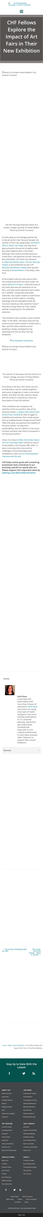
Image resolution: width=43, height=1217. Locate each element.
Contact (20, 1199)
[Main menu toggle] (21, 11)
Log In (26, 1202)
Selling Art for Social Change (21, 979)
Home (4, 1045)
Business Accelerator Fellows (14, 267)
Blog (9, 1045)
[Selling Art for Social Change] (21, 974)
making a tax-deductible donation (19, 472)
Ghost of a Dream (15, 284)
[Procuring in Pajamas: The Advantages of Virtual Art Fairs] (21, 984)
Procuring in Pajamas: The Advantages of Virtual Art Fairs (21, 990)
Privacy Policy (14, 1196)
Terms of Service (27, 1196)
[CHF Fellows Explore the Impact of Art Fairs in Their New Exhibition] (21, 1007)
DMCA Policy (10, 1199)
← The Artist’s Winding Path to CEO (14, 950)
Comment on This (27, 57)
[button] (36, 662)
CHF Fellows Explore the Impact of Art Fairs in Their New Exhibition (21, 1013)
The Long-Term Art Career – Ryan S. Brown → (35, 952)
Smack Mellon (18, 270)
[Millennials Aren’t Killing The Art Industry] (21, 997)
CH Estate (18, 1202)
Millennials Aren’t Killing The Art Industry (21, 1002)
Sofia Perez (13, 57)
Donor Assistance (31, 1199)
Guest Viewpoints (18, 1045)
